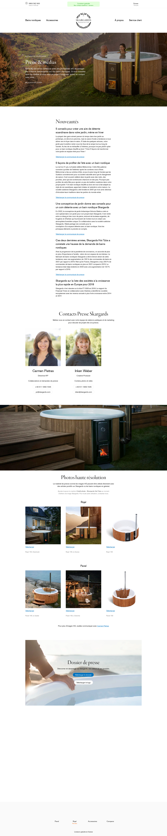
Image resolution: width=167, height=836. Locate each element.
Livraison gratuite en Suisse (83, 832)
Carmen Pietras (103, 626)
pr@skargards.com (43, 392)
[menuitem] (56, 815)
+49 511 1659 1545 (43, 387)
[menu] (33, 20)
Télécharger (29, 547)
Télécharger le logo (83, 682)
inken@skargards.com (83, 392)
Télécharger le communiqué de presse (70, 157)
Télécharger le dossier (83, 675)
